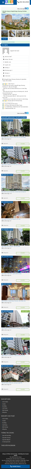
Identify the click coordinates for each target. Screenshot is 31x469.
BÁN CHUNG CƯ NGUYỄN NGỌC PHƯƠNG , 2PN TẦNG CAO (15, 328)
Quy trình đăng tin (6, 439)
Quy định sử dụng (6, 437)
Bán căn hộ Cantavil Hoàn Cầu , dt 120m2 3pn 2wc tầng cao (14, 191)
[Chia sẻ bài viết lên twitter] (28, 8)
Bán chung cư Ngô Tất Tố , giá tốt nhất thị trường (11, 273)
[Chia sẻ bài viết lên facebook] (26, 8)
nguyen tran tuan (14, 50)
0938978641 (16, 466)
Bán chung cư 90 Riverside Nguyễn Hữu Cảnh (11, 219)
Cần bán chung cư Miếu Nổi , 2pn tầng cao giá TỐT (12, 382)
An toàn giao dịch (6, 441)
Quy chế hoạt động (6, 435)
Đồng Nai (4, 412)
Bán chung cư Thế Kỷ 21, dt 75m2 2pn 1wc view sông (12, 164)
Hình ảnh (4, 38)
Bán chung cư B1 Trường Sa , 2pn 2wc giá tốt (11, 246)
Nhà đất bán (5, 138)
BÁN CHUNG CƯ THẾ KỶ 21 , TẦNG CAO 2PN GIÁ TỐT (13, 355)
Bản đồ (10, 38)
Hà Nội (4, 404)
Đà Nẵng (4, 406)
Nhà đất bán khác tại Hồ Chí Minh (14, 117)
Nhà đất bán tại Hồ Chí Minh (8, 42)
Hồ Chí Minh (5, 401)
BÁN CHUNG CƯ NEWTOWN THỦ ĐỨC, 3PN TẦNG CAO (14, 301)
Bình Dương (5, 410)
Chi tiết (22, 143)
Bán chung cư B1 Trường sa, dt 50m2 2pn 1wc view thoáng (14, 137)
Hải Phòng (4, 408)
